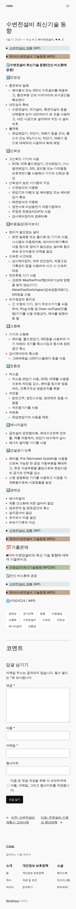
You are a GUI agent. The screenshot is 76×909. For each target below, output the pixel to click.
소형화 (12, 619)
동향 (42, 613)
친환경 (32, 626)
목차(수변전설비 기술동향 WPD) (32, 56)
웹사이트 (12, 763)
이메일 (12, 745)
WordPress (12, 900)
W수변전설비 (45, 39)
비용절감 (57, 613)
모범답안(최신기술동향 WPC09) (32, 567)
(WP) (24, 48)
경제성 (12, 613)
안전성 (61, 619)
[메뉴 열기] (67, 6)
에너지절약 (15, 626)
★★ (58, 39)
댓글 (10, 685)
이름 (10, 728)
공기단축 (28, 613)
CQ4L (9, 5)
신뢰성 (46, 619)
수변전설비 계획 (20, 48)
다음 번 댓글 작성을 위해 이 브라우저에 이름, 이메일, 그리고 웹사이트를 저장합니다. (40, 785)
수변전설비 (29, 619)
